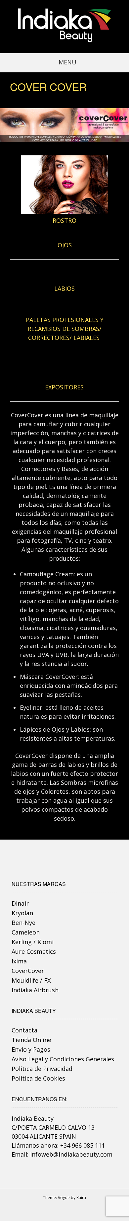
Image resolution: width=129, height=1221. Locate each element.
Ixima (19, 961)
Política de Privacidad (42, 1069)
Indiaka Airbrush (35, 990)
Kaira (81, 1197)
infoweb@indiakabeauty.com (71, 1154)
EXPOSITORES (64, 387)
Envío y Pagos (31, 1049)
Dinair (20, 903)
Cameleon (26, 932)
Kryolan (22, 913)
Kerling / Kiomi (33, 942)
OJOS (65, 245)
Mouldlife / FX (31, 980)
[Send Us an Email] (61, 1210)
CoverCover (28, 971)
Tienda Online (31, 1040)
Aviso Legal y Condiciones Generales (63, 1059)
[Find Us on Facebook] (68, 1210)
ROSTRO (64, 220)
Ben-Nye (23, 923)
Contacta (24, 1030)
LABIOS (64, 288)
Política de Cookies (38, 1078)
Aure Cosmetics (34, 951)
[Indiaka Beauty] (64, 25)
